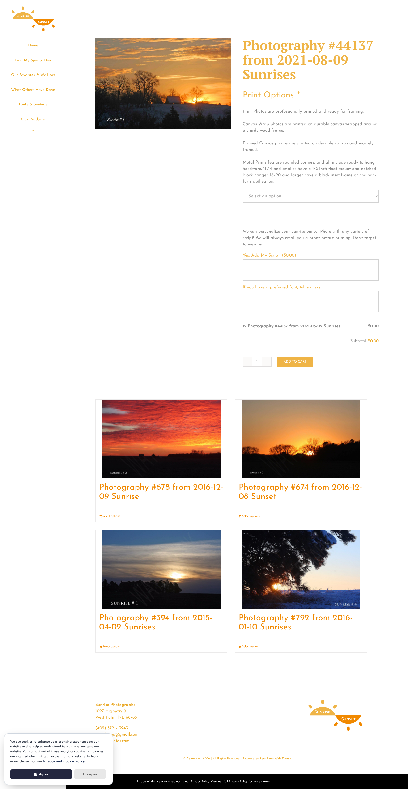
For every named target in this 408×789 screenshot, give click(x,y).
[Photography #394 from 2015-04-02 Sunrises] (161, 569)
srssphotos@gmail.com (117, 735)
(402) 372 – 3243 (111, 728)
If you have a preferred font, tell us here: (282, 287)
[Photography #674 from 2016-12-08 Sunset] (301, 439)
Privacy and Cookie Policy (64, 761)
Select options (111, 516)
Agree (43, 774)
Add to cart (295, 361)
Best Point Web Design (275, 758)
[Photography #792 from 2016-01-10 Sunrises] (301, 569)
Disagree (90, 774)
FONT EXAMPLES (283, 244)
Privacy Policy (200, 781)
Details (219, 516)
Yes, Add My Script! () (269, 255)
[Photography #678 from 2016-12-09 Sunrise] (161, 439)
